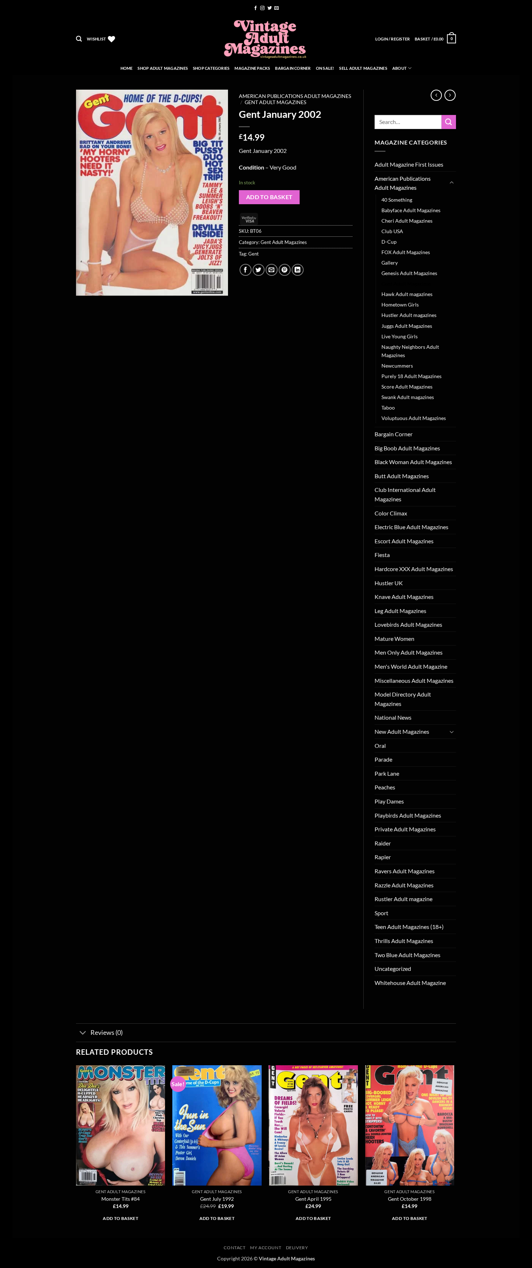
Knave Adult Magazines (404, 596)
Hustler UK (389, 582)
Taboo (388, 407)
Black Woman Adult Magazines (413, 461)
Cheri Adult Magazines (406, 221)
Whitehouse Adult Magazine (410, 982)
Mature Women (394, 638)
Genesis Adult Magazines (409, 273)
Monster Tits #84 (120, 1199)
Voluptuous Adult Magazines (413, 418)
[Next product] (436, 95)
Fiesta (382, 554)
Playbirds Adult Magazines (408, 815)
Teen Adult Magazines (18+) (409, 926)
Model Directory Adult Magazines (403, 699)
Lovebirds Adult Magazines (408, 624)
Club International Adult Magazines (405, 494)
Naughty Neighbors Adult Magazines (410, 351)
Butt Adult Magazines (402, 475)
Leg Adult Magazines (400, 610)
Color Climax (391, 513)
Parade (383, 759)
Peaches (385, 787)
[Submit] (449, 122)
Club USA (392, 231)
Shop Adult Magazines (162, 68)
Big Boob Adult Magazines (407, 448)
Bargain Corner (293, 68)
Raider (383, 843)
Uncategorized (393, 968)
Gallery (389, 263)
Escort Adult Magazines (404, 540)
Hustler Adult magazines (408, 315)
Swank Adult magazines (407, 397)
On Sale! (325, 68)
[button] (79, 39)
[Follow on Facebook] (255, 8)
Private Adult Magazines (405, 829)
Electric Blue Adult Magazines (411, 526)
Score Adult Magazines (406, 387)
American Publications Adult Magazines (295, 96)
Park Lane (387, 773)
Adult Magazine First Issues (409, 164)
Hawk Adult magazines (406, 294)
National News (393, 717)
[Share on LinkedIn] (298, 270)
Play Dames (389, 801)
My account (265, 1247)
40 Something (396, 200)
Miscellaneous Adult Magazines (414, 680)
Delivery (297, 1247)
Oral (380, 745)
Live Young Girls (399, 336)
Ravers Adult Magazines (405, 871)
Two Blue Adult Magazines (407, 954)
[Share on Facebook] (246, 270)
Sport (381, 912)
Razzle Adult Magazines (404, 885)
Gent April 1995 (313, 1199)
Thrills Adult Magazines (404, 940)
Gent (253, 254)
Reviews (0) (106, 1032)
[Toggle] (451, 183)
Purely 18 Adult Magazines (411, 376)
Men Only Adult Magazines (409, 652)
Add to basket (269, 197)
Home (127, 68)
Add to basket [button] (120, 1218)
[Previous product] (450, 95)
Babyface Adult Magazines (410, 210)
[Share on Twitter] (259, 270)
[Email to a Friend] (272, 270)
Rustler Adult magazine (403, 898)
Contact (234, 1247)
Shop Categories (211, 68)
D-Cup (389, 242)
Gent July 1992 (217, 1199)
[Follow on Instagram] (262, 8)
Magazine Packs (252, 68)
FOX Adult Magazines (405, 252)
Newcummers (397, 366)
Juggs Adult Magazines (406, 326)
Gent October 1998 (409, 1199)
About (399, 68)
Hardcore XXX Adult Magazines (414, 568)
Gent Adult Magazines (275, 102)
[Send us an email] (276, 8)
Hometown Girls (400, 304)
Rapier (383, 856)
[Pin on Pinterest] (285, 270)
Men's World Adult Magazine (411, 666)
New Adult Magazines (402, 731)
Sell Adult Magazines (363, 68)
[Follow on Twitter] (269, 8)
